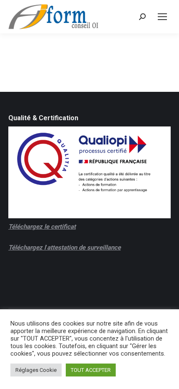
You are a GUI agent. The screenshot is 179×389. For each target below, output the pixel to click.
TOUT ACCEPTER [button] (91, 370)
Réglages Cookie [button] (36, 370)
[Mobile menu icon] (162, 16)
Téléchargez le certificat (42, 226)
